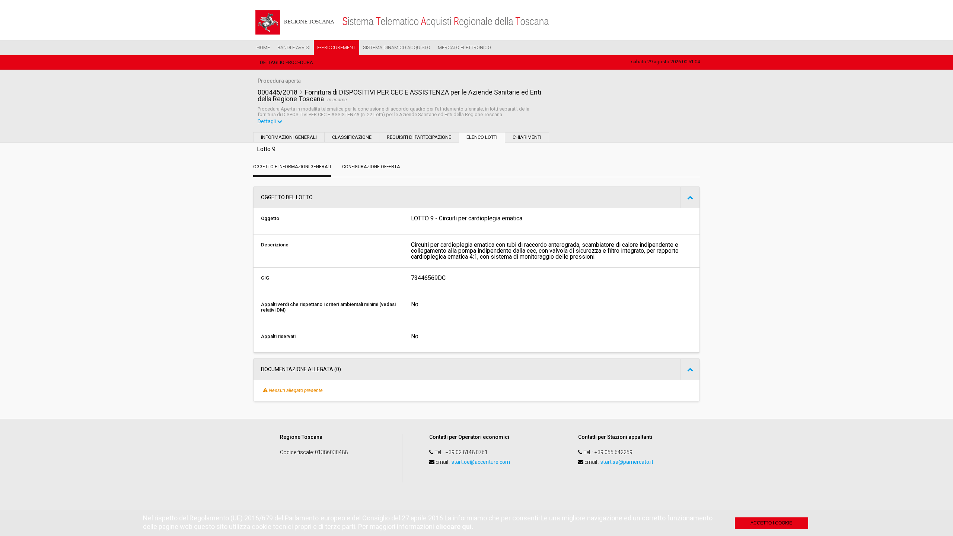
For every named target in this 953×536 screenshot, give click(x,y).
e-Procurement (336, 47)
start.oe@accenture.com (481, 462)
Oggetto (270, 218)
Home (263, 47)
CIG (265, 278)
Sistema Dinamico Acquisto (396, 47)
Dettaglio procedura (286, 62)
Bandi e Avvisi (293, 47)
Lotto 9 (266, 149)
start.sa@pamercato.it (626, 462)
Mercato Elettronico (464, 47)
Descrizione (275, 245)
